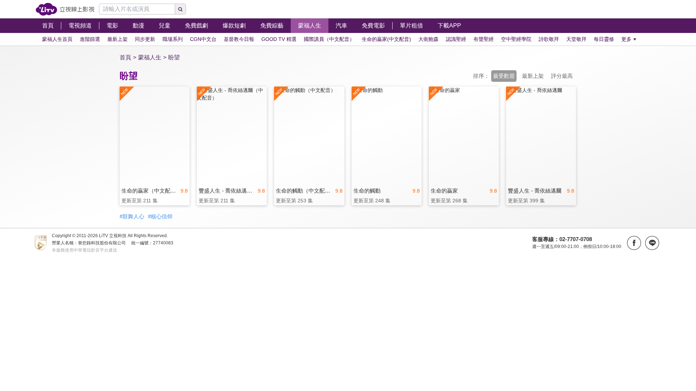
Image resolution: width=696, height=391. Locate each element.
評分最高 (562, 76)
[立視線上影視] (65, 9)
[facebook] (634, 243)
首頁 (125, 57)
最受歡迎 (504, 76)
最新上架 (533, 76)
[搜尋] (180, 9)
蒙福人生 (149, 57)
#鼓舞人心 (132, 216)
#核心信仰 (160, 216)
